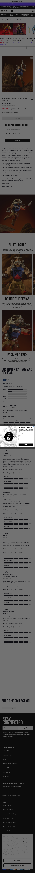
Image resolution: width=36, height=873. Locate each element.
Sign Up (25, 444)
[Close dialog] (33, 427)
